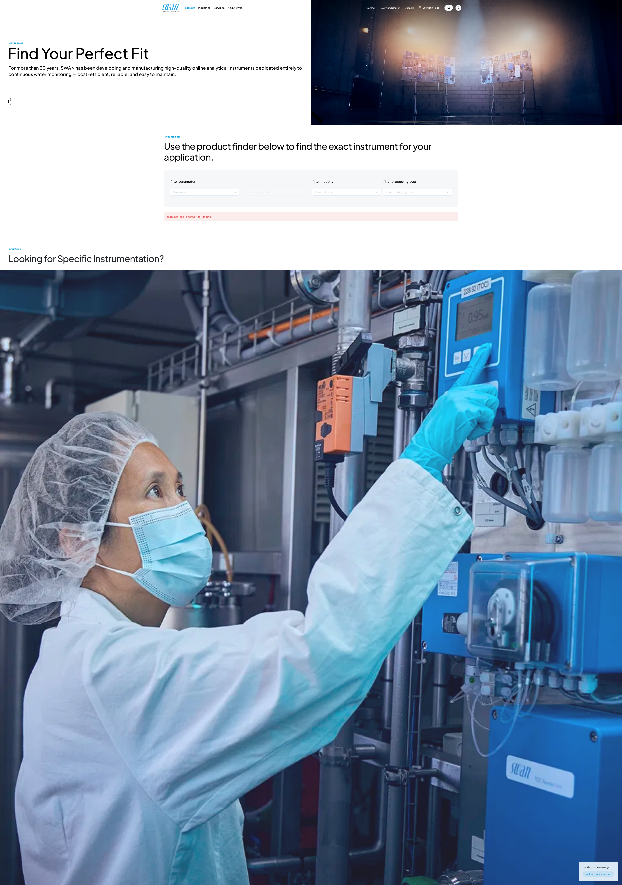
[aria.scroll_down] (10, 102)
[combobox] (204, 192)
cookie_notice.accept (598, 874)
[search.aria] (458, 8)
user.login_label (431, 7)
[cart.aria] (448, 8)
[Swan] (170, 8)
